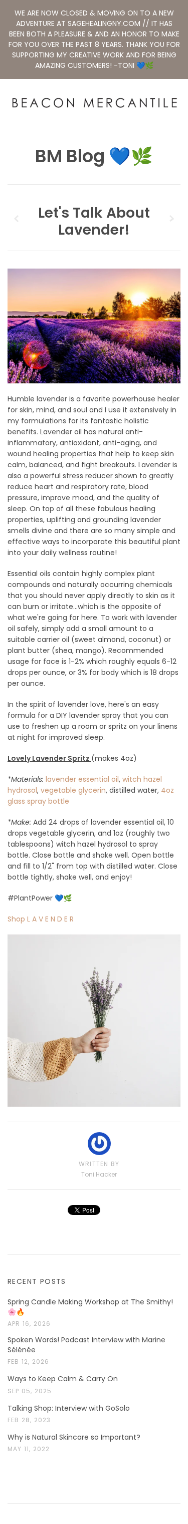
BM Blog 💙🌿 (94, 156)
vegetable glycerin (73, 790)
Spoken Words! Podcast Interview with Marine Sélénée (86, 1345)
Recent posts (37, 1281)
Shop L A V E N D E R (41, 919)
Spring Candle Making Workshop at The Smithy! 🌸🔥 (90, 1307)
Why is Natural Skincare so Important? (74, 1437)
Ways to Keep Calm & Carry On (63, 1379)
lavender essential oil (82, 779)
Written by (99, 1164)
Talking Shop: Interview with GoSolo (69, 1408)
